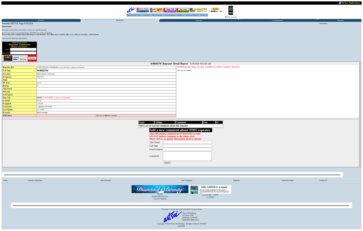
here (161, 139)
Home (5, 180)
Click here (5, 38)
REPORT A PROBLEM (50, 67)
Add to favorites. (42, 112)
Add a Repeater (157, 15)
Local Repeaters (277, 20)
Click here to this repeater (106, 115)
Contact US (204, 15)
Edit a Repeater (169, 15)
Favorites (146, 15)
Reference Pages (192, 15)
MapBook (180, 15)
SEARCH (41, 20)
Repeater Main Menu (134, 15)
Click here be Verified (184, 70)
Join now (23, 59)
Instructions (323, 23)
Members (340, 20)
